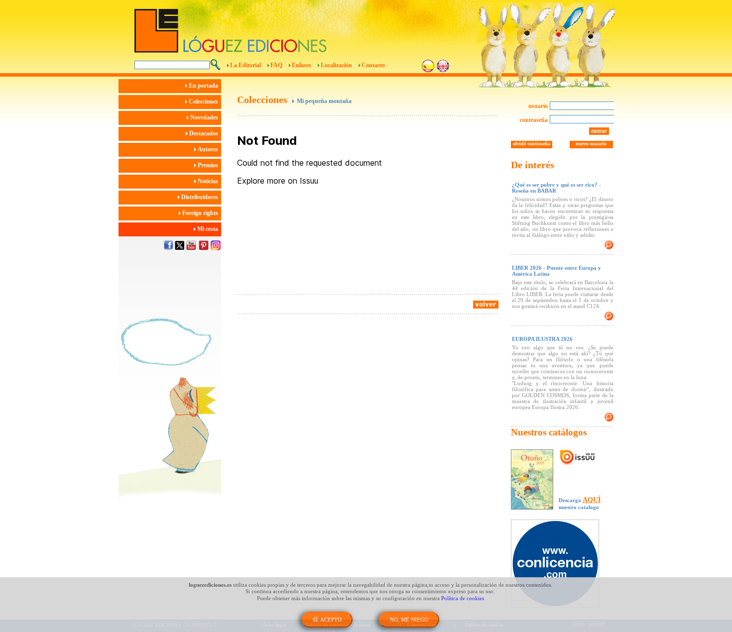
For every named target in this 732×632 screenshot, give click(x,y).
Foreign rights (201, 213)
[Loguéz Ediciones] (310, 26)
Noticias (208, 181)
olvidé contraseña (531, 143)
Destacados (204, 133)
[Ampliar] (608, 244)
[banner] (560, 565)
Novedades (205, 117)
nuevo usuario (591, 143)
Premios (208, 165)
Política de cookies (462, 598)
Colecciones (204, 101)
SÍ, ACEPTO (327, 620)
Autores (208, 149)
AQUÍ (592, 500)
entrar (599, 130)
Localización (336, 65)
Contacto (373, 65)
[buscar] (215, 65)
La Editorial (245, 65)
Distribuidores (200, 197)
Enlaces (301, 65)
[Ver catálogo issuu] (578, 457)
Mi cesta (208, 228)
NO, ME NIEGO (409, 620)
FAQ (276, 65)
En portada (204, 85)
